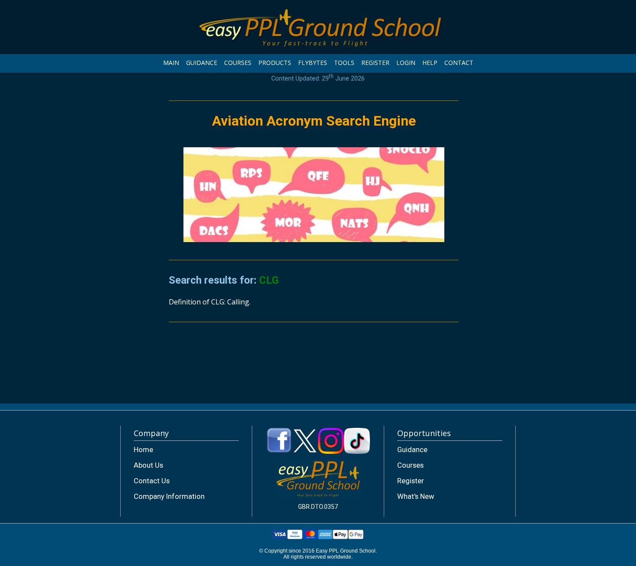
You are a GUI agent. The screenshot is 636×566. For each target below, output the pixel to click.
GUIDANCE (201, 62)
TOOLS (344, 62)
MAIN (171, 62)
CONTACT (458, 62)
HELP (429, 62)
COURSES (237, 62)
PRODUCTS (274, 62)
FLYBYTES (312, 62)
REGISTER (375, 62)
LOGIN (405, 62)
